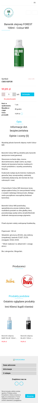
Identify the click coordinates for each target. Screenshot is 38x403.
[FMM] (27, 281)
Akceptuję (30, 396)
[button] (19, 365)
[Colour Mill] (31, 79)
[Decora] (10, 281)
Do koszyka (26, 94)
